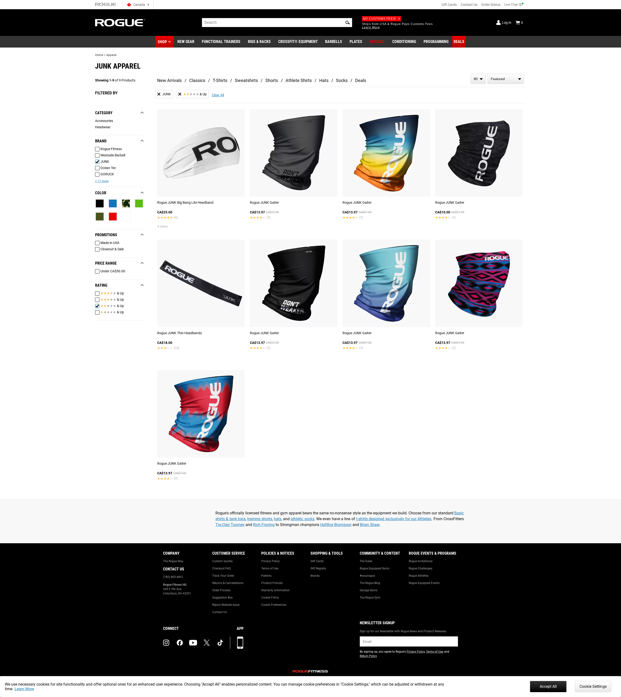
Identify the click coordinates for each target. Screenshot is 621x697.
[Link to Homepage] (120, 22)
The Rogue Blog (370, 583)
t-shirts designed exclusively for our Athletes (394, 519)
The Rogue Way (173, 561)
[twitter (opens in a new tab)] (207, 643)
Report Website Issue (225, 605)
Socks (342, 80)
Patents (266, 575)
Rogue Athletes (418, 575)
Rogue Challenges (420, 568)
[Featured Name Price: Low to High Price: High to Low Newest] (506, 79)
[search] (277, 22)
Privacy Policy (270, 561)
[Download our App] (240, 643)
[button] (347, 22)
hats (277, 519)
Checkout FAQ (221, 568)
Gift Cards (449, 5)
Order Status (490, 5)
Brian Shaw (369, 524)
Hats (323, 80)
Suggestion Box (222, 597)
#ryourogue (367, 575)
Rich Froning (264, 524)
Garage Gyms (368, 590)
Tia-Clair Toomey (230, 524)
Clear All (218, 95)
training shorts (259, 519)
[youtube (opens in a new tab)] (193, 643)
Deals (360, 80)
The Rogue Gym (370, 597)
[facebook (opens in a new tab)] (180, 643)
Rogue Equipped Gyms (374, 568)
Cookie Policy (270, 597)
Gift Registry (318, 568)
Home (99, 55)
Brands (315, 575)
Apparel (111, 55)
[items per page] (478, 79)
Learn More (24, 689)
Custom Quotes (222, 561)
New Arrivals (169, 80)
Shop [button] (162, 42)
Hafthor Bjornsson (335, 524)
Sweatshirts (246, 80)
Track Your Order (223, 575)
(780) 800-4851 (173, 577)
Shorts (271, 80)
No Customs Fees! (379, 18)
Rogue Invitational (421, 561)
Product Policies (272, 583)
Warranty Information (275, 590)
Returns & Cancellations (227, 583)
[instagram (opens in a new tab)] (166, 643)
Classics (197, 80)
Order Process (221, 590)
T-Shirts (220, 80)
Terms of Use (269, 568)
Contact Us (469, 5)
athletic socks (302, 519)
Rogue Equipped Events (424, 583)
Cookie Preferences (273, 605)
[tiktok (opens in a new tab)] (220, 643)
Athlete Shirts (299, 80)
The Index (366, 561)
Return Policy (368, 656)
